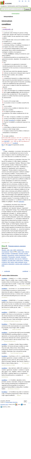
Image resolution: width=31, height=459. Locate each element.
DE (22, 1)
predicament (20, 250)
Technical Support (8, 402)
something (11, 120)
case (11, 250)
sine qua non (18, 258)
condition (15, 143)
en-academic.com (6, 3)
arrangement (11, 255)
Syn (3, 144)
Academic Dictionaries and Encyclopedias (14, 6)
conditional (25, 271)
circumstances (5, 251)
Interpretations (8, 16)
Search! (27, 9)
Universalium (15, 13)
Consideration (14, 253)
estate (19, 251)
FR (28, 1)
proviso (26, 253)
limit (9, 262)
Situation (4, 250)
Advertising (15, 402)
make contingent (19, 262)
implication (21, 201)
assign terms (19, 260)
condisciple (7, 271)
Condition (4, 324)
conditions (26, 260)
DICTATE (6, 141)
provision (21, 253)
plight (14, 250)
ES (25, 1)
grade (22, 251)
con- (20, 139)
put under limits (12, 260)
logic (3, 149)
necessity (17, 257)
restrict (12, 262)
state (9, 144)
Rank (11, 251)
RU (19, 1)
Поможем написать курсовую (17, 246)
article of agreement (20, 255)
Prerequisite (12, 257)
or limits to (4, 262)
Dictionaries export (4, 404)
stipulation (4, 255)
